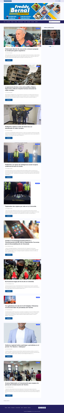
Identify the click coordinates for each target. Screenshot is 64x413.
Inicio (4, 21)
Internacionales (20, 21)
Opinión (36, 21)
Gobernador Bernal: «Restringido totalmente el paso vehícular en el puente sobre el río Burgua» (50, 39)
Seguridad (28, 21)
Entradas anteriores (6, 400)
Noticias (16, 21)
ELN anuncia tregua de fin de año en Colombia (19, 281)
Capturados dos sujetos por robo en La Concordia (20, 206)
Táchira (12, 21)
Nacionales (8, 21)
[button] (49, 46)
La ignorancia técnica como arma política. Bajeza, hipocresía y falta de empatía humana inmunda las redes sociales (20, 88)
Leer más (8, 60)
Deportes (32, 21)
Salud (25, 21)
